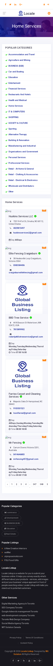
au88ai (7, 552)
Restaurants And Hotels (19, 94)
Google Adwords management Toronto (20, 611)
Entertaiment (14, 83)
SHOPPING (13, 117)
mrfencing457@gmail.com (25, 459)
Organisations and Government (23, 151)
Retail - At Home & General (21, 169)
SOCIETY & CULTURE (18, 123)
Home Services (15, 106)
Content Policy (26, 643)
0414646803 (19, 454)
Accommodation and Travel (21, 54)
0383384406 (19, 265)
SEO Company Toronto (12, 607)
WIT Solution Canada (11, 627)
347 (34, 484)
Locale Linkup (27, 651)
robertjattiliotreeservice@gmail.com (26, 337)
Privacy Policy (15, 638)
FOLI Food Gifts (11, 560)
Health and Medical (17, 100)
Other (11, 191)
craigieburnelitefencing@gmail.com (26, 272)
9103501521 (19, 408)
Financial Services (17, 89)
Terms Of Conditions (34, 638)
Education (13, 77)
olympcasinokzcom (13, 556)
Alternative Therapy (17, 134)
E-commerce (11, 513)
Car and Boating (16, 72)
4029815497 (19, 228)
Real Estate (11, 534)
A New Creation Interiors (15, 548)
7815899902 (19, 329)
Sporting (12, 129)
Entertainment (12, 518)
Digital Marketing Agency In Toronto (18, 604)
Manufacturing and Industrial (22, 146)
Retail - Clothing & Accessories (23, 174)
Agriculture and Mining (19, 60)
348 (41, 484)
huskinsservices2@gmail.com (27, 233)
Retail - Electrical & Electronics (23, 180)
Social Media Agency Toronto (15, 623)
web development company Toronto (18, 615)
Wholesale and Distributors (21, 186)
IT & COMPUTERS (16, 112)
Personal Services (17, 157)
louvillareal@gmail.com (24, 413)
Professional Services (18, 163)
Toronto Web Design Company (16, 619)
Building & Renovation (18, 140)
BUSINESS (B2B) (16, 66)
